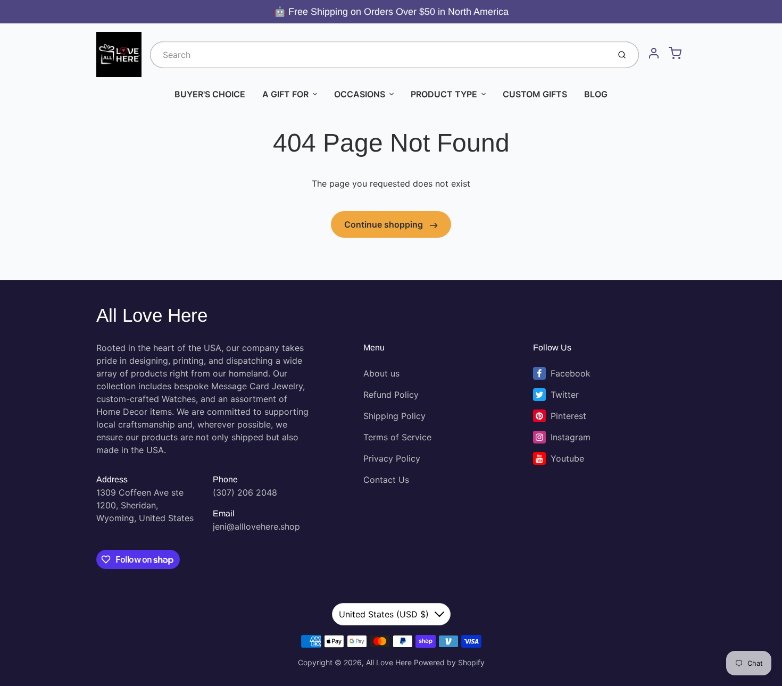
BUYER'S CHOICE (209, 94)
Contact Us (386, 479)
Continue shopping (384, 224)
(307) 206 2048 (245, 492)
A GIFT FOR (285, 94)
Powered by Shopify (449, 662)
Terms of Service (397, 437)
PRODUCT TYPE (444, 94)
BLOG (596, 94)
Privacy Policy (391, 458)
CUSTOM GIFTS (535, 94)
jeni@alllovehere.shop (256, 526)
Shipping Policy (394, 416)
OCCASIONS (359, 94)
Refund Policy (391, 394)
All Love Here (151, 315)
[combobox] (379, 54)
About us (381, 373)
